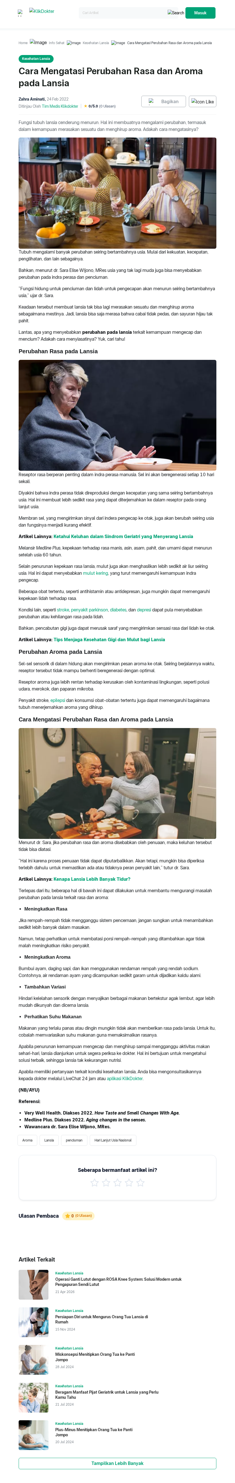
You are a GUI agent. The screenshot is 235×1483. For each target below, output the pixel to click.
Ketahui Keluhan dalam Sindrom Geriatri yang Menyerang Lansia (123, 536)
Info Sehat (56, 43)
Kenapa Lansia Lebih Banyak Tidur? (92, 879)
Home (23, 43)
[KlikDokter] (53, 13)
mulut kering (95, 573)
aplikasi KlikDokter (125, 1078)
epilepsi (57, 700)
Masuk (200, 13)
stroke (63, 610)
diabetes (118, 610)
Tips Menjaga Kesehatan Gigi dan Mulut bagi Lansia (109, 639)
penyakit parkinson (89, 610)
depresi (144, 610)
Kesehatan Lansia (96, 43)
